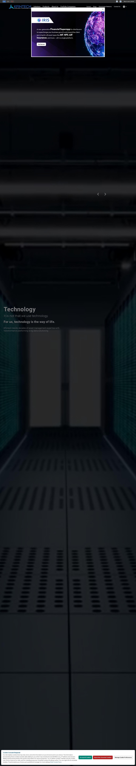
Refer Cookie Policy (56, 762)
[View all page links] (121, 1)
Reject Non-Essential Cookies (102, 757)
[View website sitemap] (117, 1)
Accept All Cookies (85, 757)
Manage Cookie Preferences (123, 757)
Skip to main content (129, 1)
